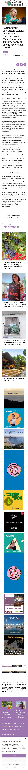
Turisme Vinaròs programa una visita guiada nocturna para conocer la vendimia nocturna (13, 265)
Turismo (5, 52)
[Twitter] (21, 64)
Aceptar (14, 755)
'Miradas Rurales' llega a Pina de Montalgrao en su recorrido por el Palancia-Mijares (15, 342)
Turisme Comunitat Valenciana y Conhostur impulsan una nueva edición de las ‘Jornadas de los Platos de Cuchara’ (7, 688)
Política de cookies (8, 767)
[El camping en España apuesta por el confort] (14, 363)
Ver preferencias (14, 764)
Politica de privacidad (19, 767)
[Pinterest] (24, 64)
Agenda (5, 337)
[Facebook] (17, 64)
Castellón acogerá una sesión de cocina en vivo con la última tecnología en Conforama (20, 687)
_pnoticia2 (6, 259)
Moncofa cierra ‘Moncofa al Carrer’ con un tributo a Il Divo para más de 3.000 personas (15, 304)
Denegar (14, 760)
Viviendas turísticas (20, 217)
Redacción (8, 55)
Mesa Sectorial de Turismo (9, 217)
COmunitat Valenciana (16, 215)
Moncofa (6, 299)
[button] (25, 738)
